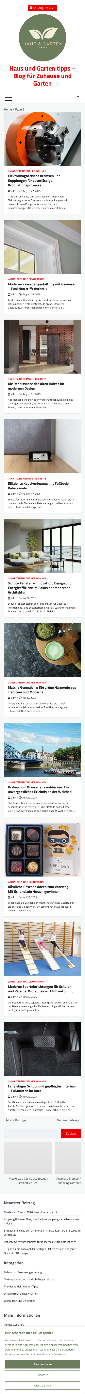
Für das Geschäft (14, 1324)
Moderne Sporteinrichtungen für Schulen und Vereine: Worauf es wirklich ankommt (40, 989)
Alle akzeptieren (42, 1364)
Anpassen (42, 1375)
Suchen (71, 1133)
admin (14, 191)
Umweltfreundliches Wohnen (27, 171)
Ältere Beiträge (16, 1120)
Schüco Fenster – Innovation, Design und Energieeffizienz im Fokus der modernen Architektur (40, 587)
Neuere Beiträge (68, 1120)
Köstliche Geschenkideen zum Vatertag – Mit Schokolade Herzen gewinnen (39, 889)
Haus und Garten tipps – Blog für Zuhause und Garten (42, 75)
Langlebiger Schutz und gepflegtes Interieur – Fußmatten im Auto (42, 1088)
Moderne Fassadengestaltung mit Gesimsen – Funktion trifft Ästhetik (42, 286)
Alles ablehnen (42, 1385)
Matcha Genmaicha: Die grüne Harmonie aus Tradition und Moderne (42, 690)
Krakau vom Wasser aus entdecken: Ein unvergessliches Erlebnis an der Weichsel (40, 789)
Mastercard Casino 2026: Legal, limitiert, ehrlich (28, 1180)
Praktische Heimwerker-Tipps (27, 379)
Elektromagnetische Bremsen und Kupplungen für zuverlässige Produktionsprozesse (34, 180)
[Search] (78, 98)
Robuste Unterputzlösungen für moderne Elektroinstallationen (40, 1242)
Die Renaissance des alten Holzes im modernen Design (36, 386)
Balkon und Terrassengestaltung (23, 1272)
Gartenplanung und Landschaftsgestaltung (29, 1279)
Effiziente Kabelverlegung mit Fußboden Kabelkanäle (39, 486)
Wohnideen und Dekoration (26, 279)
